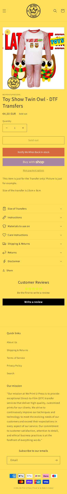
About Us (12, 342)
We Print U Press (25, 488)
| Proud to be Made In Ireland (42, 488)
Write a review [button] (33, 302)
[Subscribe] (56, 460)
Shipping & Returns (17, 350)
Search (10, 373)
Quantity (7, 121)
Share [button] (10, 270)
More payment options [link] (33, 170)
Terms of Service (16, 357)
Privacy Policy (14, 365)
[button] (4, 11)
